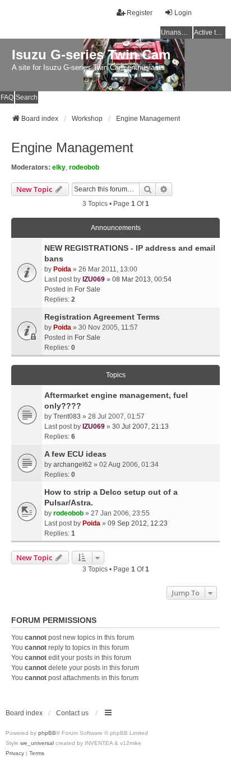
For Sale (87, 289)
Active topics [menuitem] (209, 32)
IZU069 (93, 279)
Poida (62, 269)
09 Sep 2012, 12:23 (138, 523)
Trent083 (67, 416)
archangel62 (72, 464)
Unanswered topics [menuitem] (176, 32)
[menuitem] (15, 753)
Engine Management (72, 147)
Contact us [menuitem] (72, 713)
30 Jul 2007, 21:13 (140, 426)
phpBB (47, 733)
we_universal (37, 743)
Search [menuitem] (27, 97)
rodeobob (84, 167)
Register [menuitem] (140, 13)
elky (59, 167)
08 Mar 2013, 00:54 (142, 279)
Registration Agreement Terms (102, 316)
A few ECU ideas (75, 453)
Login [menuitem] (183, 13)
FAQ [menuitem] (7, 97)
